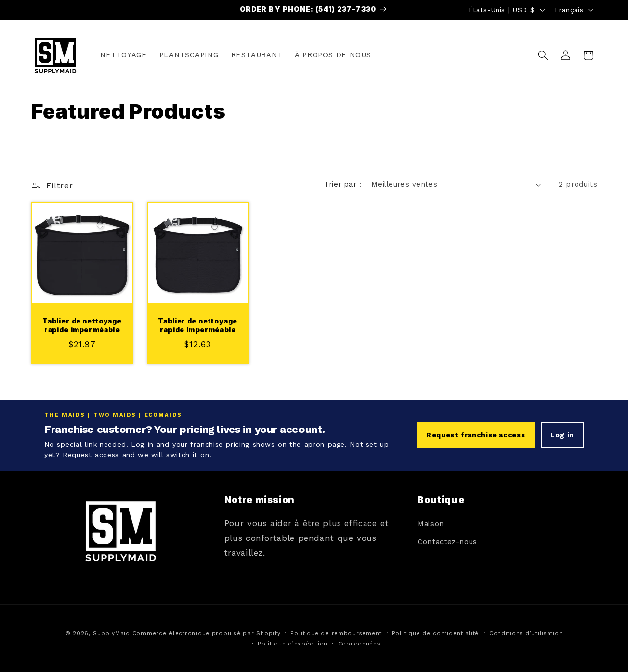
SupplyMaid (111, 632)
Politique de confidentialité (435, 632)
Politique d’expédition (293, 643)
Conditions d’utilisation (526, 632)
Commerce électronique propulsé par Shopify (206, 632)
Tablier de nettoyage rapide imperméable (82, 325)
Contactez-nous (447, 542)
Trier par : (342, 184)
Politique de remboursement (336, 632)
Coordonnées (359, 643)
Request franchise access (475, 435)
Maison (431, 524)
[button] (542, 55)
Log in (562, 435)
